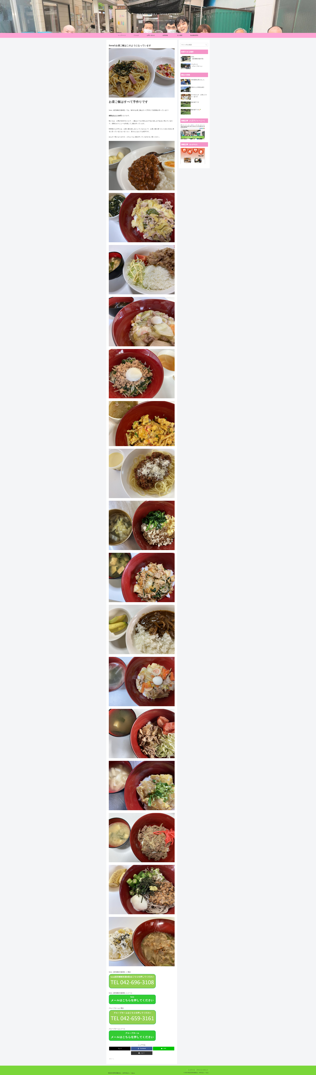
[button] (141, 1053)
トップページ (191, 1070)
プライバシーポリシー (202, 1070)
